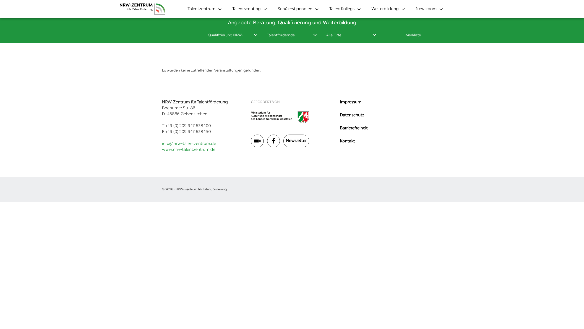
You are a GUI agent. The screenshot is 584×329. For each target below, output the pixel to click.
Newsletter (296, 141)
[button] (201, 9)
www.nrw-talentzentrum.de (188, 150)
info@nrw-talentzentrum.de (189, 144)
